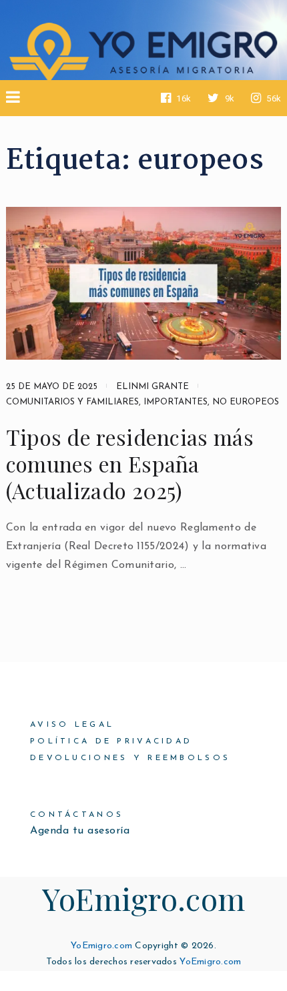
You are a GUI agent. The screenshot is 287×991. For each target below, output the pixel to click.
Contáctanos (76, 815)
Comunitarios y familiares (72, 402)
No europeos (245, 402)
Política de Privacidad (111, 741)
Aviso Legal (72, 725)
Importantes (176, 402)
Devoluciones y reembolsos (130, 758)
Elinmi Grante (152, 386)
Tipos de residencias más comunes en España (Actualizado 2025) (130, 464)
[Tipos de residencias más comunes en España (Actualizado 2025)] (144, 283)
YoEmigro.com (144, 898)
